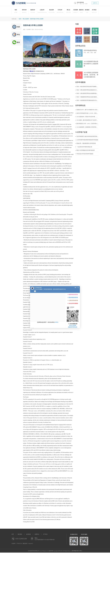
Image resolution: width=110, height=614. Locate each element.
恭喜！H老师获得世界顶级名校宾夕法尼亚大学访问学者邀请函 (87, 100)
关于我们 (45, 534)
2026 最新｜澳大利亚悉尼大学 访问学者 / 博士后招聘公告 (87, 120)
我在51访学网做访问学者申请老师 (85, 150)
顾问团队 (20, 534)
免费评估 (95, 3)
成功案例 (28, 534)
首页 (20, 18)
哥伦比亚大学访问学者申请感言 (84, 153)
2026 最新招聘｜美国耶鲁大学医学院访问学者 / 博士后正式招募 (87, 127)
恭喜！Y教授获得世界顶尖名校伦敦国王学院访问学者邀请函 (87, 97)
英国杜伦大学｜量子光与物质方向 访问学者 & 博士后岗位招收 (87, 109)
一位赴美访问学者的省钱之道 (84, 146)
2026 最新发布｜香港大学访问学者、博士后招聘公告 (87, 116)
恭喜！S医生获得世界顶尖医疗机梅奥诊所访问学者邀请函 (87, 86)
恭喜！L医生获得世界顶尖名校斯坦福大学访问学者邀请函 (87, 93)
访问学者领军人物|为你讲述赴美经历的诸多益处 (87, 136)
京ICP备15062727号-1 (77, 550)
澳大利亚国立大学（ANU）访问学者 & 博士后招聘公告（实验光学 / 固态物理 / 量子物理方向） (87, 123)
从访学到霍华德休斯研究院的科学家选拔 (87, 139)
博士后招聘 (26, 18)
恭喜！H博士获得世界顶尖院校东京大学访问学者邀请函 (87, 90)
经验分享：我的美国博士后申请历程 (86, 143)
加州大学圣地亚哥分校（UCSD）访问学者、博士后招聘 (87, 113)
